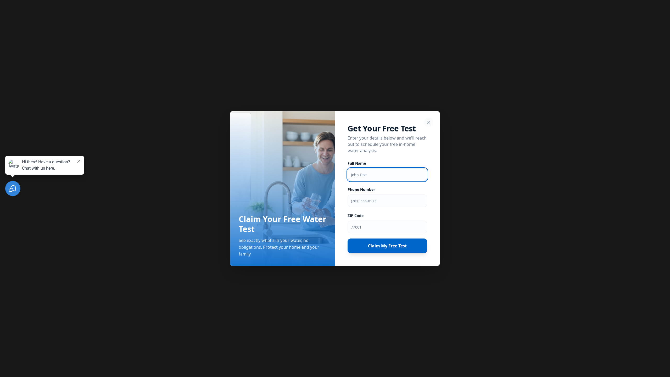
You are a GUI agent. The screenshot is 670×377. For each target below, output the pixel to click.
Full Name (357, 163)
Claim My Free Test (387, 246)
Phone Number (361, 189)
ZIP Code (356, 215)
